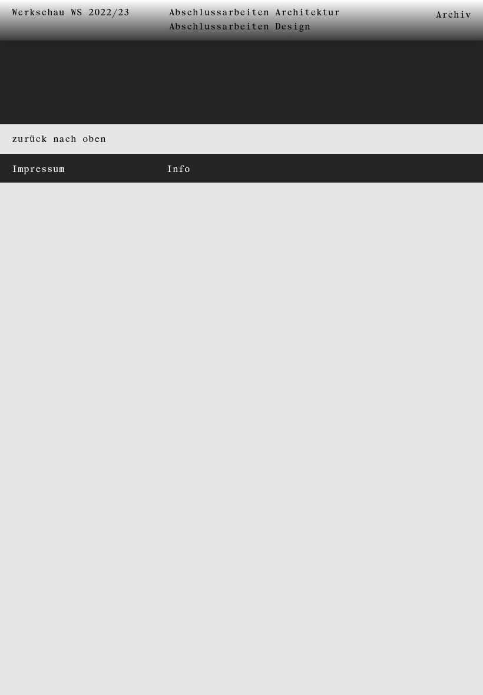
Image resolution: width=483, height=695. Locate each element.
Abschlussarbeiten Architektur (254, 12)
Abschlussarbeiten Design (239, 26)
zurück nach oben (59, 139)
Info (178, 169)
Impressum (38, 169)
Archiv (453, 15)
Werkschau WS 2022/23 (71, 12)
